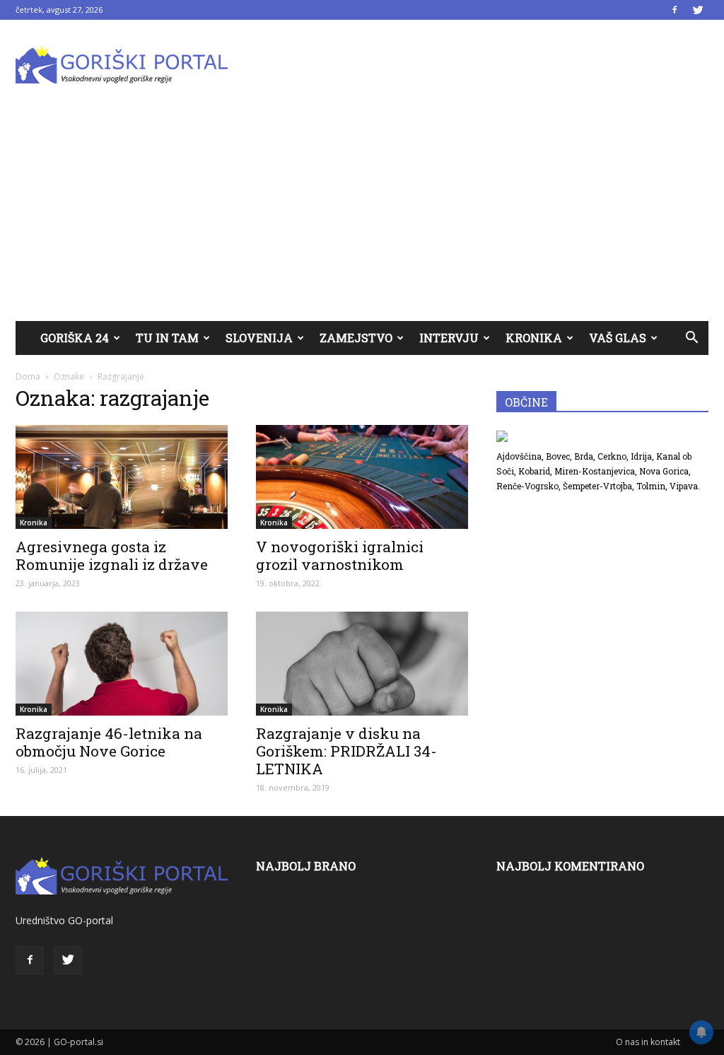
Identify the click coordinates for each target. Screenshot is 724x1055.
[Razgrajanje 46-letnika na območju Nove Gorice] (122, 664)
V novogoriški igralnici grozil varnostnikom (340, 555)
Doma (28, 377)
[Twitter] (697, 10)
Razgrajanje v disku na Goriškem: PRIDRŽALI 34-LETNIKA (346, 751)
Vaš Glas (617, 337)
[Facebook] (674, 10)
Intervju (449, 337)
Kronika (534, 337)
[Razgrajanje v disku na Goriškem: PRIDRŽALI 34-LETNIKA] (362, 664)
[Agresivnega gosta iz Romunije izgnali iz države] (122, 477)
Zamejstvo (356, 337)
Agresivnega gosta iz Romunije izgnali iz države (112, 555)
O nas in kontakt (648, 1042)
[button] (691, 338)
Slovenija (259, 337)
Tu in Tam (167, 337)
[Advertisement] (362, 215)
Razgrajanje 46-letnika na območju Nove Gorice (109, 742)
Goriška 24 (74, 337)
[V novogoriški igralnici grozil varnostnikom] (362, 477)
